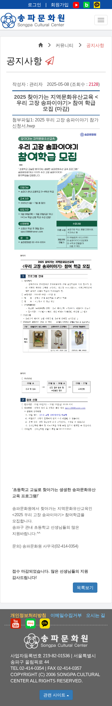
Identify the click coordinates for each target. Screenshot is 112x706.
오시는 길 (95, 615)
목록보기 (85, 587)
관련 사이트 (55, 695)
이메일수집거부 (66, 615)
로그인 (34, 4)
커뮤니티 (64, 45)
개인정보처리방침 (28, 615)
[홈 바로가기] (33, 20)
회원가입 (60, 4)
